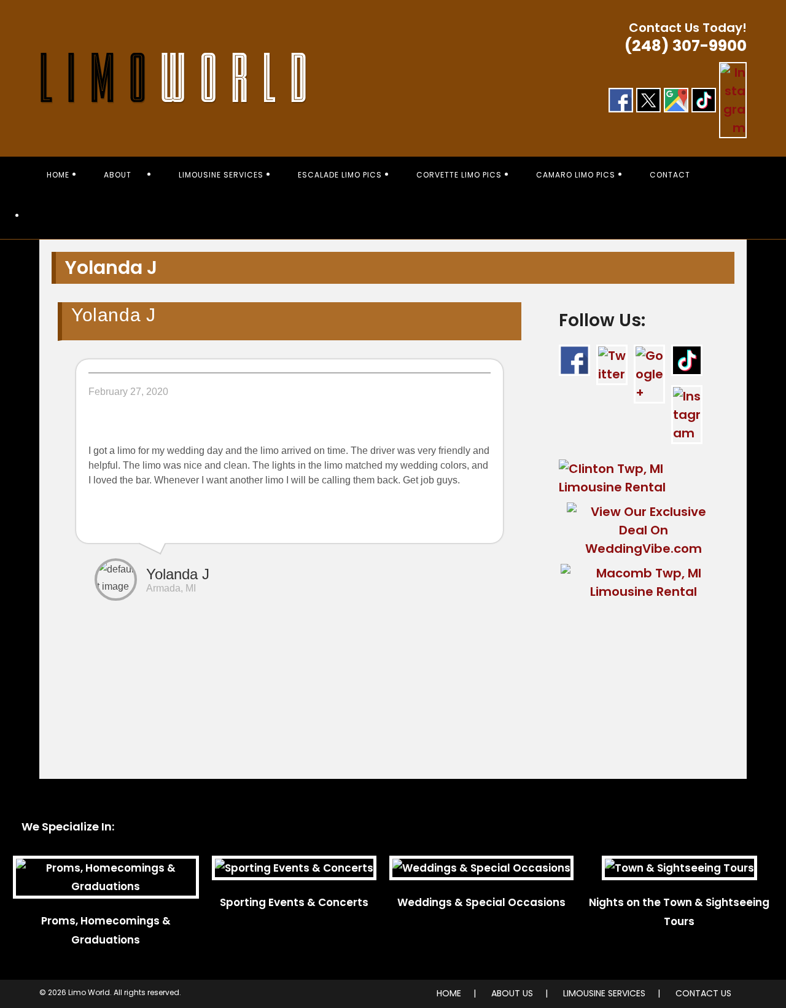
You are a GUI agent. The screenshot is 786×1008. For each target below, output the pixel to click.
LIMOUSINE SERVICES (604, 993)
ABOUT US (512, 993)
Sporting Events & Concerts (294, 902)
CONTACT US (703, 993)
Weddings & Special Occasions (481, 902)
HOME (449, 993)
